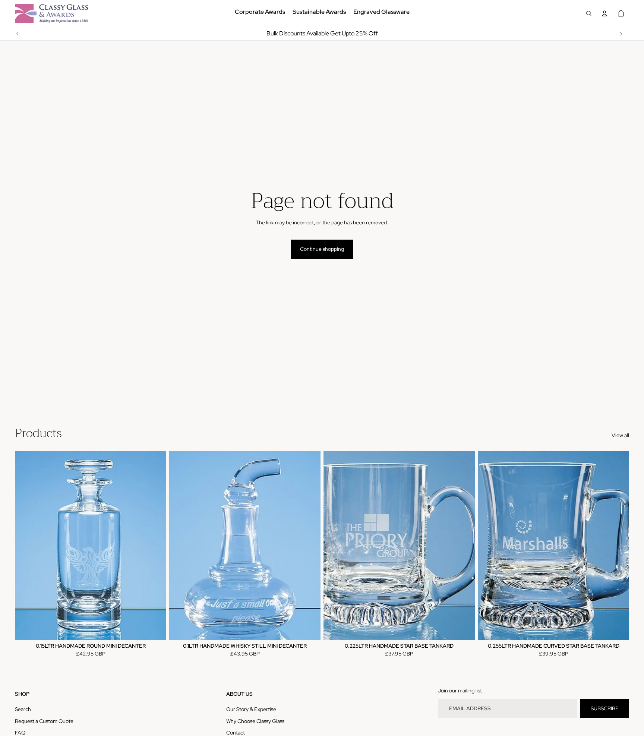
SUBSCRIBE (605, 708)
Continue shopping (322, 249)
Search (23, 709)
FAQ (20, 732)
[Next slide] (621, 33)
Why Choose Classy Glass (255, 721)
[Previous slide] (17, 33)
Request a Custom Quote (44, 721)
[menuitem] (260, 13)
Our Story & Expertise (251, 709)
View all (620, 435)
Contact (235, 732)
